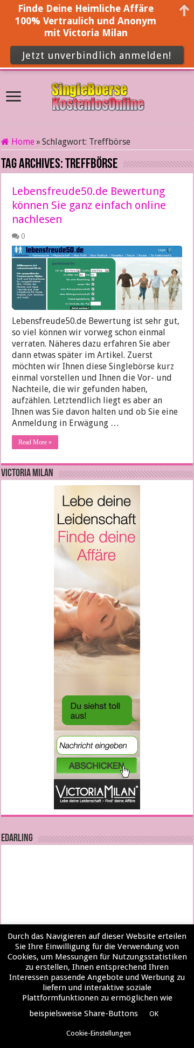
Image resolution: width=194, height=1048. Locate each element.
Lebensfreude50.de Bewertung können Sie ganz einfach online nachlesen (89, 205)
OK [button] (153, 1014)
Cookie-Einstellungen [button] (98, 1033)
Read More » (35, 442)
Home (21, 142)
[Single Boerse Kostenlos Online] (97, 95)
